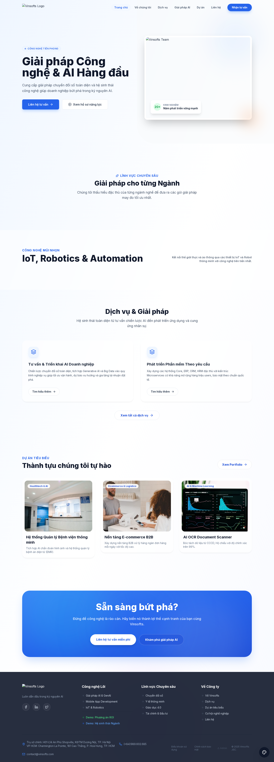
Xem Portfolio (232, 464)
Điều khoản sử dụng (179, 748)
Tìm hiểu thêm (41, 391)
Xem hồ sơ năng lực (87, 104)
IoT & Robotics (95, 707)
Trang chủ (121, 7)
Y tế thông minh (155, 701)
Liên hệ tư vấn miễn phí (113, 639)
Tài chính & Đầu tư (157, 713)
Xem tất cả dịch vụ (134, 415)
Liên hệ (216, 7)
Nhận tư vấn (239, 7)
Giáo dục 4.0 (153, 707)
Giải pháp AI (182, 7)
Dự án (200, 7)
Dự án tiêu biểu (214, 707)
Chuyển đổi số (154, 695)
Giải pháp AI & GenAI (98, 695)
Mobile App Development (101, 701)
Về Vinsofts (212, 695)
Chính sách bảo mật (202, 748)
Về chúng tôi (143, 7)
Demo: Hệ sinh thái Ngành (103, 723)
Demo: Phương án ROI (100, 717)
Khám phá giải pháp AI (161, 640)
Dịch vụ (163, 7)
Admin (223, 748)
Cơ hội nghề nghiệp (217, 713)
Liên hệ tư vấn (38, 104)
